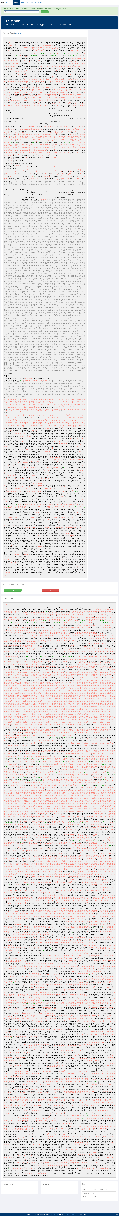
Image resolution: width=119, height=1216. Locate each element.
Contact (40, 2)
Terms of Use (54, 1214)
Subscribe (44, 12)
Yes (13, 590)
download (18, 33)
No (50, 590)
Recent (22, 2)
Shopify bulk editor (70, 1214)
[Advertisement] (105, 41)
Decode (16, 2)
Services (33, 2)
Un (4, 2)
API (28, 2)
